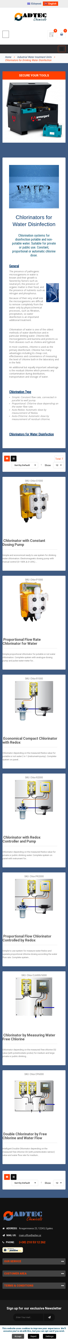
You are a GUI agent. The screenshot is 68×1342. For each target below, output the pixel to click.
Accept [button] (18, 1336)
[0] (52, 35)
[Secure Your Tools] (34, 113)
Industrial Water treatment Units (34, 57)
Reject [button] (33, 1336)
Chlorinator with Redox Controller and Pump (21, 839)
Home (8, 57)
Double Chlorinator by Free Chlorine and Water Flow (24, 1136)
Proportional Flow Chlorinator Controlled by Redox (26, 938)
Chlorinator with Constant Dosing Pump (23, 543)
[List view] (14, 458)
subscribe (49, 1317)
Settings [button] (49, 1336)
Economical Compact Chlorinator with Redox (29, 740)
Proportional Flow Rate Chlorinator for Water (21, 641)
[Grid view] (7, 458)
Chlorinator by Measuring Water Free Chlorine (28, 1037)
